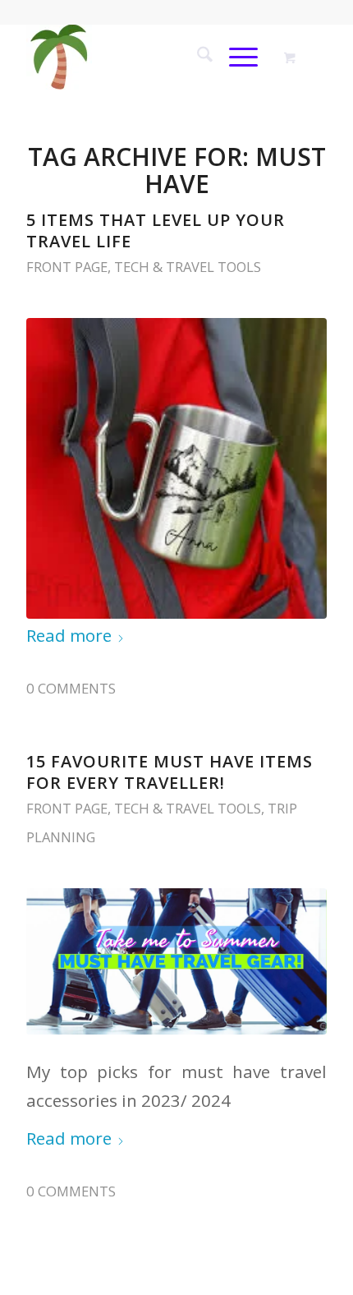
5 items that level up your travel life (155, 230)
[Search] (197, 57)
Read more (69, 635)
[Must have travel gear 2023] (176, 961)
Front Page (67, 266)
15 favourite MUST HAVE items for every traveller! (169, 772)
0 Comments (71, 688)
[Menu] (235, 57)
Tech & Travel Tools (187, 266)
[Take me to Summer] (146, 57)
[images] (176, 468)
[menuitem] (197, 57)
